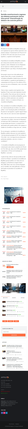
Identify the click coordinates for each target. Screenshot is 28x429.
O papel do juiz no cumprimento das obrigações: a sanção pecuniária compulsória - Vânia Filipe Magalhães (15, 365)
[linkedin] (7, 413)
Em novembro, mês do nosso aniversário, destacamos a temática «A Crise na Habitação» (14, 359)
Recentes (14, 297)
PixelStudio (21, 426)
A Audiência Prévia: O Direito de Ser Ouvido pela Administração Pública (14, 346)
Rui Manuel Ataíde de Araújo (13, 301)
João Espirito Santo (11, 305)
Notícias (4, 11)
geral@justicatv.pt (8, 405)
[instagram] (4, 413)
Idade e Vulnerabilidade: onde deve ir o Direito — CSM (14, 236)
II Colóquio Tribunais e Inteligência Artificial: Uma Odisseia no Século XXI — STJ (14, 232)
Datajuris (12, 426)
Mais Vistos (5, 297)
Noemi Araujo (10, 310)
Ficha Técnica (11, 424)
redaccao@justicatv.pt (11, 401)
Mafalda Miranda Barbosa (12, 314)
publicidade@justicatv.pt (12, 402)
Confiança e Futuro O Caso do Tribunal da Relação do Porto (14, 352)
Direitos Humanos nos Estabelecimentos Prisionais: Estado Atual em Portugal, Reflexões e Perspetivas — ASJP (14, 247)
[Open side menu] (1, 1)
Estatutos (17, 424)
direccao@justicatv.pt (10, 404)
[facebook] (2, 413)
